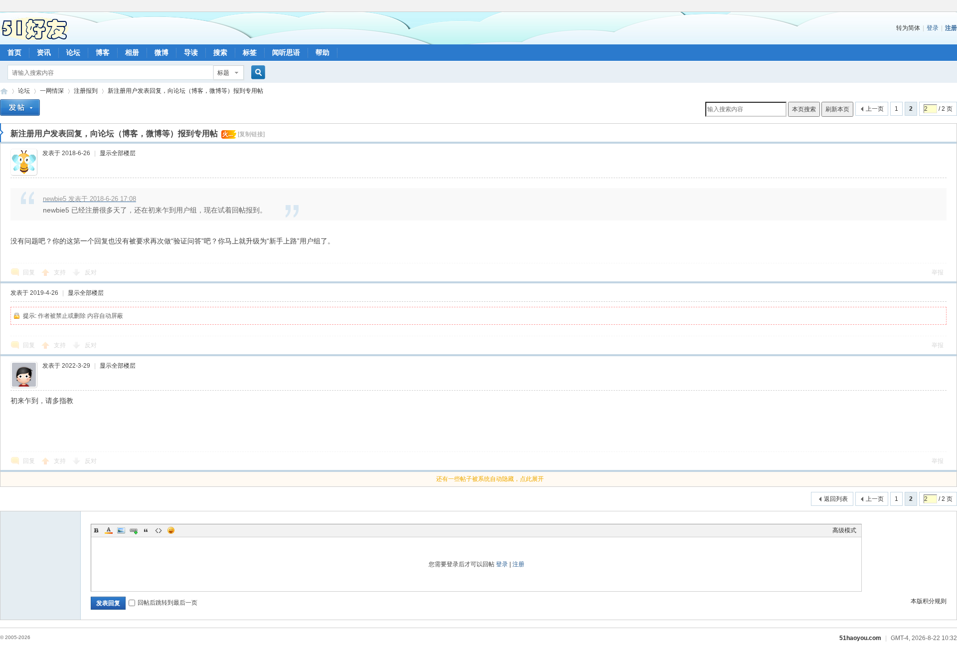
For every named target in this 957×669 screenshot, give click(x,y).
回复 (29, 272)
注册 (951, 27)
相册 (132, 52)
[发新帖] (20, 108)
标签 (250, 52)
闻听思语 (286, 52)
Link (134, 530)
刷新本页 (837, 109)
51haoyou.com (860, 638)
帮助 (322, 52)
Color (109, 530)
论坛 (73, 52)
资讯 (44, 52)
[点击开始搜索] (256, 73)
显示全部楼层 (118, 153)
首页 (14, 52)
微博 (161, 52)
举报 (938, 272)
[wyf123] (26, 374)
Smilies (171, 530)
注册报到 (86, 90)
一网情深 (52, 90)
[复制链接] (251, 134)
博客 (103, 52)
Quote (146, 530)
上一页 (872, 108)
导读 (191, 52)
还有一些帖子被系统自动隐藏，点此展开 (490, 478)
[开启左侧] (1, 132)
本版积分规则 (929, 601)
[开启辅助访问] (954, 6)
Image (121, 530)
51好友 (4, 91)
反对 (91, 272)
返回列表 (836, 498)
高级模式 (844, 530)
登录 (933, 27)
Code (158, 530)
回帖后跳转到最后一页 (167, 602)
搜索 (220, 52)
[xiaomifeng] (26, 162)
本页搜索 (804, 109)
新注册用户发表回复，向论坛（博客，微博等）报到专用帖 (185, 90)
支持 (60, 272)
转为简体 (908, 27)
